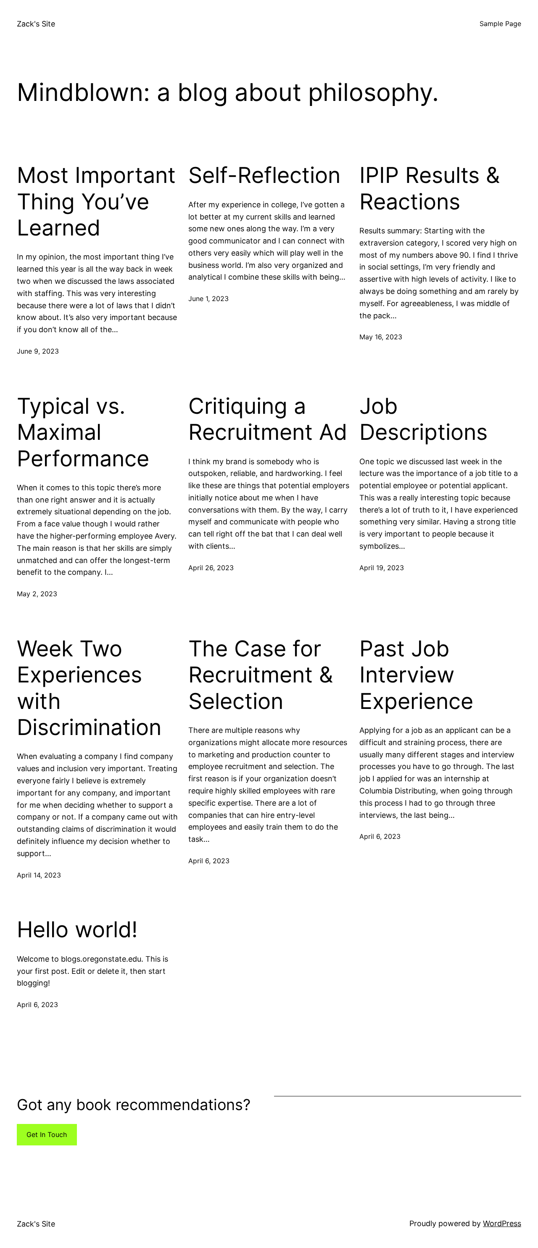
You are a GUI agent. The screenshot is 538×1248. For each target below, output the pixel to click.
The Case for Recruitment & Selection (260, 675)
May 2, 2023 (37, 594)
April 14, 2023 (39, 875)
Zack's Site (36, 23)
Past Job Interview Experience (416, 675)
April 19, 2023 (381, 567)
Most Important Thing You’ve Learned (96, 201)
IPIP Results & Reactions (429, 188)
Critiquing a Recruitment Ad (267, 419)
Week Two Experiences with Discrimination (89, 688)
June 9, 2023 (38, 351)
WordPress (502, 1223)
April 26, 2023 (211, 567)
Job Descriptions (423, 419)
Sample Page (500, 23)
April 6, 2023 (208, 861)
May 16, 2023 (380, 337)
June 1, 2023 (208, 298)
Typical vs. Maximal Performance (83, 432)
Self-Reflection (264, 175)
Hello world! (77, 930)
